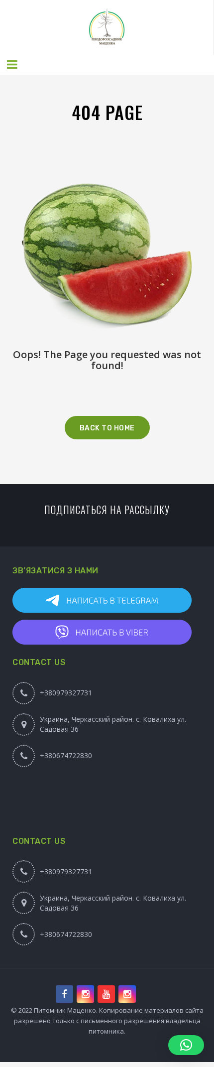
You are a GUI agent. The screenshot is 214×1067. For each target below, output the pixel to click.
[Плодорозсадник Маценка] (107, 27)
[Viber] (112, 632)
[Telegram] (112, 600)
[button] (186, 1045)
